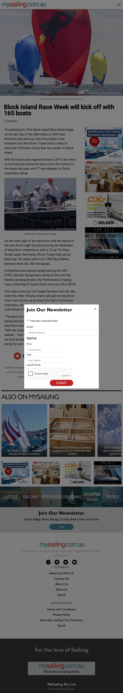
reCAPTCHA (33, 364)
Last (29, 354)
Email (30, 326)
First (29, 343)
